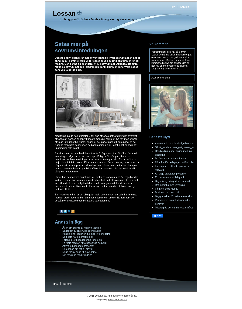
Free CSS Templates (117, 299)
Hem (172, 6)
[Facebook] (61, 211)
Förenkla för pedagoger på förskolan (82, 239)
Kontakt (184, 6)
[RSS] (72, 211)
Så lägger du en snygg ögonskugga (81, 230)
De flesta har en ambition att (77, 236)
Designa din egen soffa (167, 192)
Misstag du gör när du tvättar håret (174, 207)
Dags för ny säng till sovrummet (79, 252)
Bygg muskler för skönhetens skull (174, 196)
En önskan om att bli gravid (77, 249)
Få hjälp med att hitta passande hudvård (84, 242)
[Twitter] (65, 211)
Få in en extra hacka (166, 188)
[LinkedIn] (69, 211)
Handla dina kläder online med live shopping (86, 233)
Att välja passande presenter (78, 245)
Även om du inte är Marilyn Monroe (81, 227)
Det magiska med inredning (77, 255)
